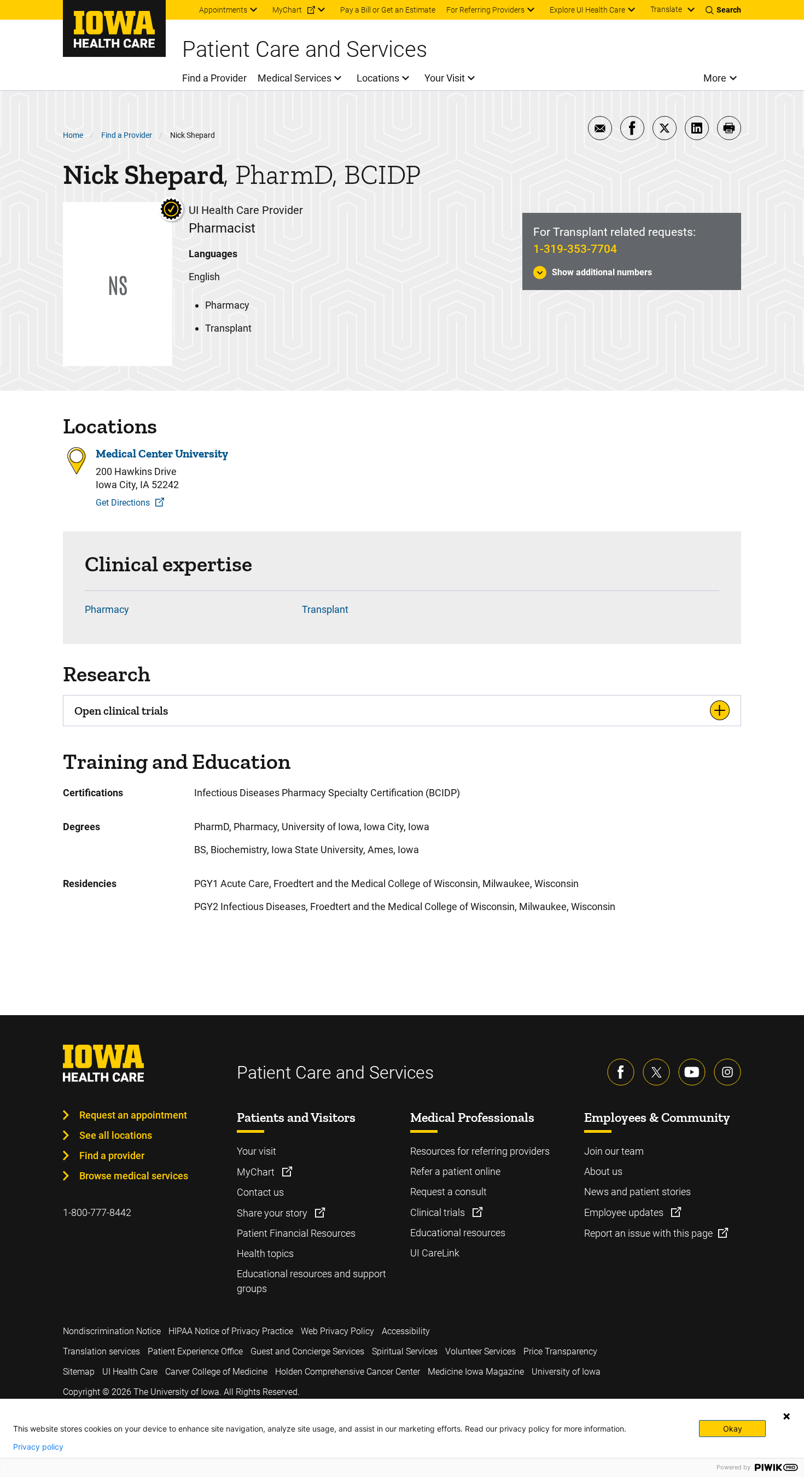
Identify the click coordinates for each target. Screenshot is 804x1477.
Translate (666, 9)
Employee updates (625, 1212)
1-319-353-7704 (575, 249)
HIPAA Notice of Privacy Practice (230, 1331)
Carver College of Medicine (216, 1371)
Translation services (101, 1351)
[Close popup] (786, 1416)
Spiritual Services (405, 1351)
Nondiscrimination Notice (112, 1331)
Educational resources (457, 1232)
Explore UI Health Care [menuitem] (587, 9)
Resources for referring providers (480, 1151)
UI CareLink (434, 1253)
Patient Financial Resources (296, 1233)
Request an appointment (133, 1115)
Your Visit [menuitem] (444, 78)
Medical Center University (162, 453)
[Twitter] (656, 1072)
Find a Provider (126, 135)
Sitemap (79, 1371)
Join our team (614, 1151)
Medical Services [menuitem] (294, 78)
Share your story (273, 1213)
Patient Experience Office (195, 1351)
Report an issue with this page (648, 1233)
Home (73, 135)
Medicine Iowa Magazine (476, 1371)
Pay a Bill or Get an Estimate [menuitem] (387, 9)
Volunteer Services (480, 1351)
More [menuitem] (714, 78)
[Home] (114, 28)
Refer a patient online (455, 1171)
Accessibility (406, 1331)
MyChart (257, 1172)
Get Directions (123, 502)
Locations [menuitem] (378, 78)
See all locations (115, 1135)
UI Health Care (130, 1371)
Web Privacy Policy (337, 1331)
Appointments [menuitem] (223, 9)
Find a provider (111, 1155)
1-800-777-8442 (97, 1212)
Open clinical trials (121, 710)
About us (603, 1171)
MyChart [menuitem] (287, 9)
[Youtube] (692, 1072)
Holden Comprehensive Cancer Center (347, 1371)
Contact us (260, 1192)
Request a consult (448, 1191)
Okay (732, 1428)
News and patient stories (637, 1191)
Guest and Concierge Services (307, 1351)
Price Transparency (560, 1351)
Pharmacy (107, 609)
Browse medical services (133, 1175)
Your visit (256, 1151)
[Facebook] (620, 1072)
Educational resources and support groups (311, 1281)
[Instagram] (727, 1072)
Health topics (265, 1253)
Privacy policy (38, 1447)
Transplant (325, 609)
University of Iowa (566, 1371)
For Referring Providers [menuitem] (485, 9)
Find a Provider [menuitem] (214, 78)
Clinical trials (438, 1212)
